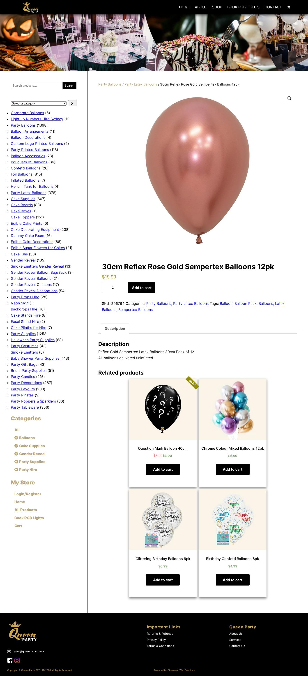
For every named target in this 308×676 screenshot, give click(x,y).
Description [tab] (115, 328)
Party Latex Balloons (140, 84)
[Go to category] (72, 103)
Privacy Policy (156, 639)
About (201, 7)
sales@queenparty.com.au (29, 651)
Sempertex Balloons (135, 309)
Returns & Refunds (160, 633)
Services (235, 639)
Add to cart (142, 287)
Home (184, 7)
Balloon (226, 303)
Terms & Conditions (160, 646)
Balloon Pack (245, 303)
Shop (217, 7)
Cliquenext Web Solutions (181, 670)
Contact (273, 7)
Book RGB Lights (243, 7)
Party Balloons (110, 84)
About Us (236, 633)
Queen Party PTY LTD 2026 (36, 670)
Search (69, 85)
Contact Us (237, 646)
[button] (289, 98)
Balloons (266, 303)
